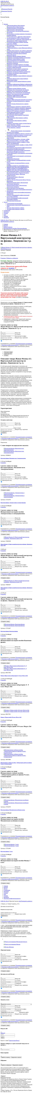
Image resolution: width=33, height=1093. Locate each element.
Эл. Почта (17, 334)
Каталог (6, 24)
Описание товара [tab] (8, 352)
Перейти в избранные (6, 1065)
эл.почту (12, 268)
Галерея (6, 213)
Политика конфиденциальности (12, 898)
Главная (6, 224)
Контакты (6, 217)
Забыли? (3, 1033)
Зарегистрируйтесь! (14, 1040)
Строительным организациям (14, 203)
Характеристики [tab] (8, 353)
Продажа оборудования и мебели (15, 207)
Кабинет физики (8, 227)
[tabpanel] (16, 382)
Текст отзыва (17, 428)
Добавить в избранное (12, 258)
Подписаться (4, 915)
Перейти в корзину (5, 1057)
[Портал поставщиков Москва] (12, 944)
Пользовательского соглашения (24, 343)
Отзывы (6, 216)
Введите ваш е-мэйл (20, 914)
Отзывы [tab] (6, 355)
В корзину (3, 258)
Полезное (6, 212)
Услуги (5, 202)
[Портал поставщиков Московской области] (15, 941)
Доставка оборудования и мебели (15, 209)
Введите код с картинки (21, 337)
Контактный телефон (20, 336)
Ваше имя (17, 332)
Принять (3, 1076)
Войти (2, 1037)
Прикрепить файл (24, 1012)
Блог (5, 214)
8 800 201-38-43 (5, 1)
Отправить (3, 432)
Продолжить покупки (16, 1057)
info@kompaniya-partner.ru (7, 5)
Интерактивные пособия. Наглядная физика (15, 228)
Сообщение (18, 958)
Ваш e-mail (18, 424)
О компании (7, 210)
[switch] (1, 340)
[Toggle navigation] (1, 14)
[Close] (1, 20)
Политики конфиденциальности (10, 345)
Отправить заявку (5, 349)
